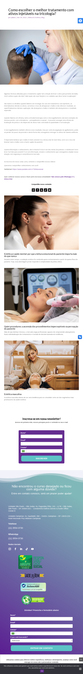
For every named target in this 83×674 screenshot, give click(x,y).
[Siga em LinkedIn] (41, 190)
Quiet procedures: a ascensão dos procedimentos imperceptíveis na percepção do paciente (41, 327)
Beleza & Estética (34, 17)
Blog (42, 17)
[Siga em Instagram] (33, 190)
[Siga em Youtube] (49, 190)
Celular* (24, 447)
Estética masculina (12, 394)
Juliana (13, 17)
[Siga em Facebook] (37, 190)
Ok (42, 671)
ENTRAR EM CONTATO (41, 648)
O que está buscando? (19, 637)
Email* (23, 440)
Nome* (23, 433)
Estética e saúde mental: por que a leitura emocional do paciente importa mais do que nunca (40, 255)
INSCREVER (41, 458)
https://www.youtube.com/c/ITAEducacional (28, 169)
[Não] (80, 669)
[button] (80, 20)
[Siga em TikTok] (45, 190)
